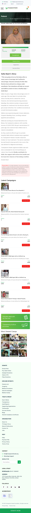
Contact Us (5, 428)
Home (2, 18)
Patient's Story (16, 61)
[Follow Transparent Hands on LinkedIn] (15, 487)
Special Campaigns (7, 390)
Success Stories (6, 410)
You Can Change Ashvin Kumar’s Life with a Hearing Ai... (15, 234)
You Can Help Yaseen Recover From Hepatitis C (12, 190)
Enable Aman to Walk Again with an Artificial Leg (13, 256)
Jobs (3, 430)
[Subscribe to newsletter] (19, 462)
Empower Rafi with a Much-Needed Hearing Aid (12, 211)
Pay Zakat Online (6, 370)
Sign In (12, 3)
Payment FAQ (5, 439)
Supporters (16, 64)
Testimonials (5, 408)
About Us (4, 422)
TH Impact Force (6, 424)
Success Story (16, 68)
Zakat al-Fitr (5, 375)
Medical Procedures (7, 388)
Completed (15, 55)
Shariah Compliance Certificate (10, 414)
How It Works (5, 400)
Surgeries (4, 386)
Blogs (3, 412)
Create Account (19, 3)
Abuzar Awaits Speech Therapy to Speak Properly (13, 298)
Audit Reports (5, 404)
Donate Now (26, 200)
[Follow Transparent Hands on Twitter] (11, 487)
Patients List (5, 384)
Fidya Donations (6, 377)
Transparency (5, 402)
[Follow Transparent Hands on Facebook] (3, 487)
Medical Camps (6, 392)
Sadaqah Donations (7, 373)
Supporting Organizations (9, 406)
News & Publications (7, 426)
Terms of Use (5, 444)
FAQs (3, 437)
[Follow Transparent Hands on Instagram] (7, 487)
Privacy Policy (6, 442)
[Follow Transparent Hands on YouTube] (19, 487)
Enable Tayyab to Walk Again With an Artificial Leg (13, 277)
